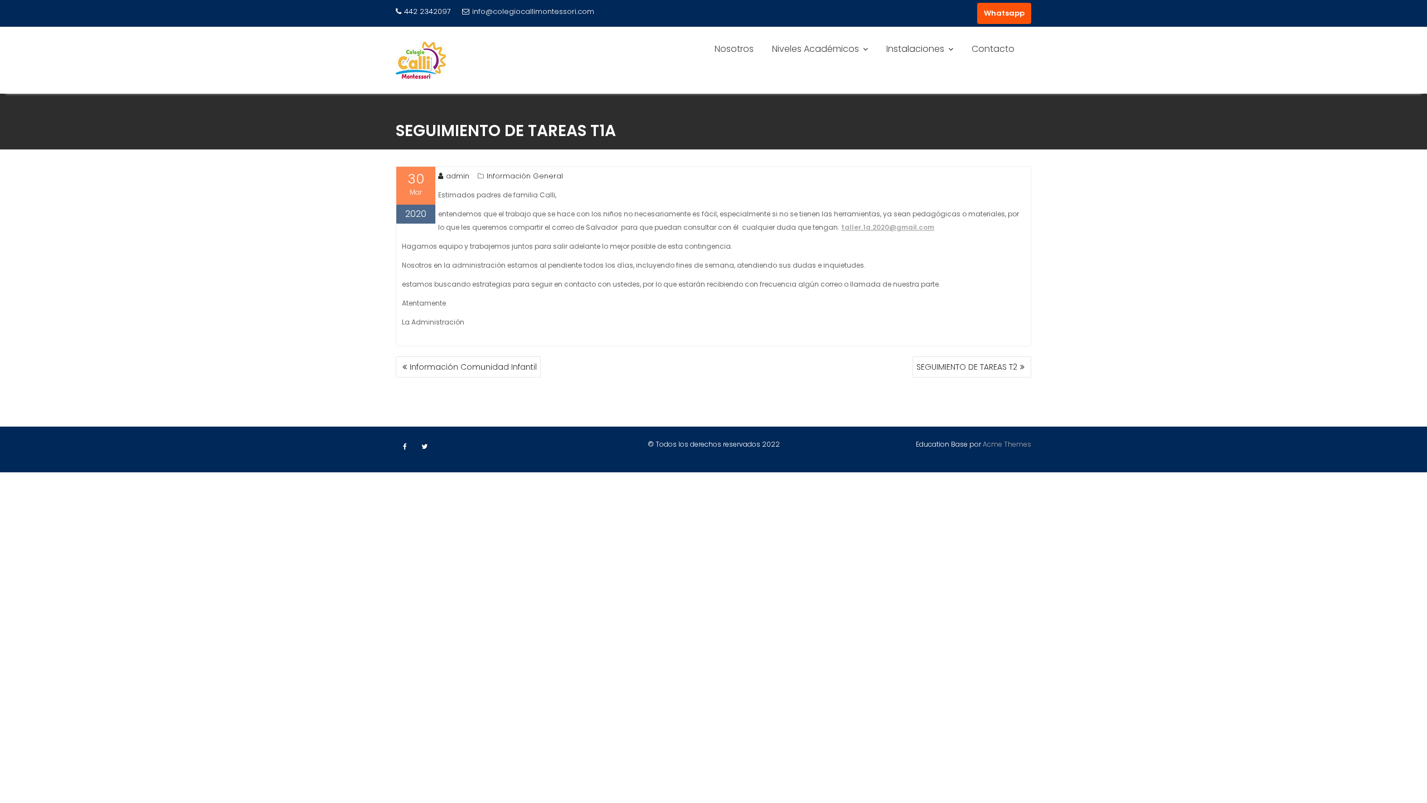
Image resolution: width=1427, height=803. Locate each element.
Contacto (993, 48)
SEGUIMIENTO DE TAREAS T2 (966, 367)
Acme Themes (1007, 444)
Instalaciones (915, 48)
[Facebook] (405, 447)
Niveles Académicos (815, 48)
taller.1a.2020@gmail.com (887, 227)
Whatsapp (1004, 13)
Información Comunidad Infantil (473, 367)
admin (457, 176)
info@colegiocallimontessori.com (533, 11)
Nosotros (734, 48)
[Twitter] (424, 447)
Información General (525, 176)
